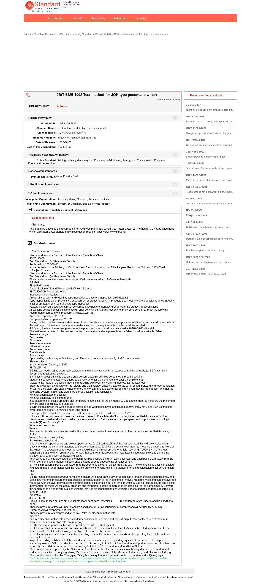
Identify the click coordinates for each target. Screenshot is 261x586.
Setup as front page (95, 571)
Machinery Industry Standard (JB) (79, 34)
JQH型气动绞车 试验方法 (72, 132)
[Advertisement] (130, 65)
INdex (35, 26)
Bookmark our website (119, 571)
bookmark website (72, 4)
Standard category (77, 19)
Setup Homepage (71, 2)
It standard (120, 18)
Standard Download (45, 34)
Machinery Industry (98, 19)
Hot (64, 7)
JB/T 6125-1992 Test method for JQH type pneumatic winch (134, 34)
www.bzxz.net (116, 581)
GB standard (56, 18)
